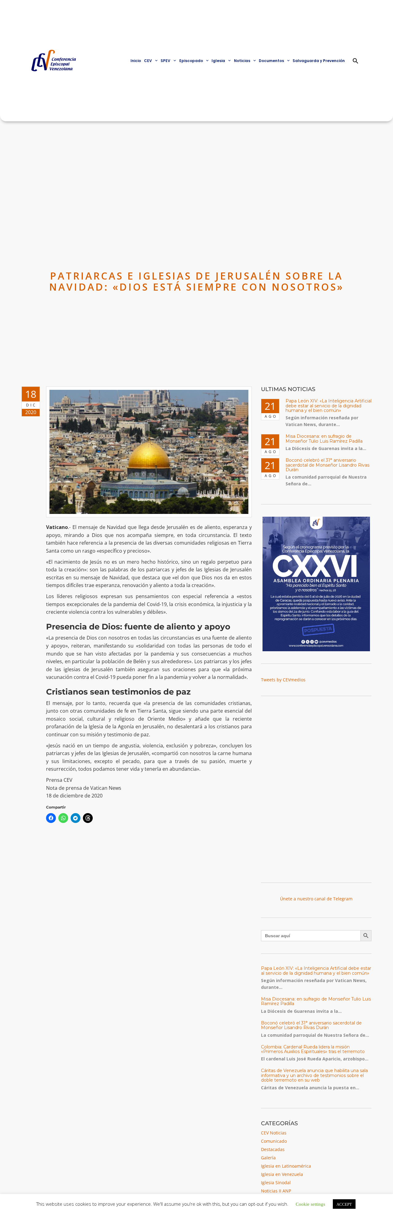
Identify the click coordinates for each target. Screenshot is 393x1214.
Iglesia (218, 60)
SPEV (165, 60)
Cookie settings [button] (310, 1203)
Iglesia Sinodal (276, 1182)
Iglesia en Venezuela (282, 1174)
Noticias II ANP (276, 1191)
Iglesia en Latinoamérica (286, 1166)
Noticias (242, 60)
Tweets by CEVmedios (283, 680)
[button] (355, 61)
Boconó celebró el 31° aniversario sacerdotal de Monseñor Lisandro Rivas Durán (327, 464)
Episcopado (191, 60)
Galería (268, 1158)
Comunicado (274, 1141)
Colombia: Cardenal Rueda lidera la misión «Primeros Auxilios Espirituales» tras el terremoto (313, 1049)
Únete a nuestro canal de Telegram (316, 899)
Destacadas (273, 1149)
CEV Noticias (273, 1133)
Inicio (135, 60)
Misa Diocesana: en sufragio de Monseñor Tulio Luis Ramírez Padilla (324, 438)
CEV (148, 60)
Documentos (271, 60)
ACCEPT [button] (344, 1204)
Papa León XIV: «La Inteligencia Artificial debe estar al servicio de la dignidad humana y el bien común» (329, 405)
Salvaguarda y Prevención (319, 60)
